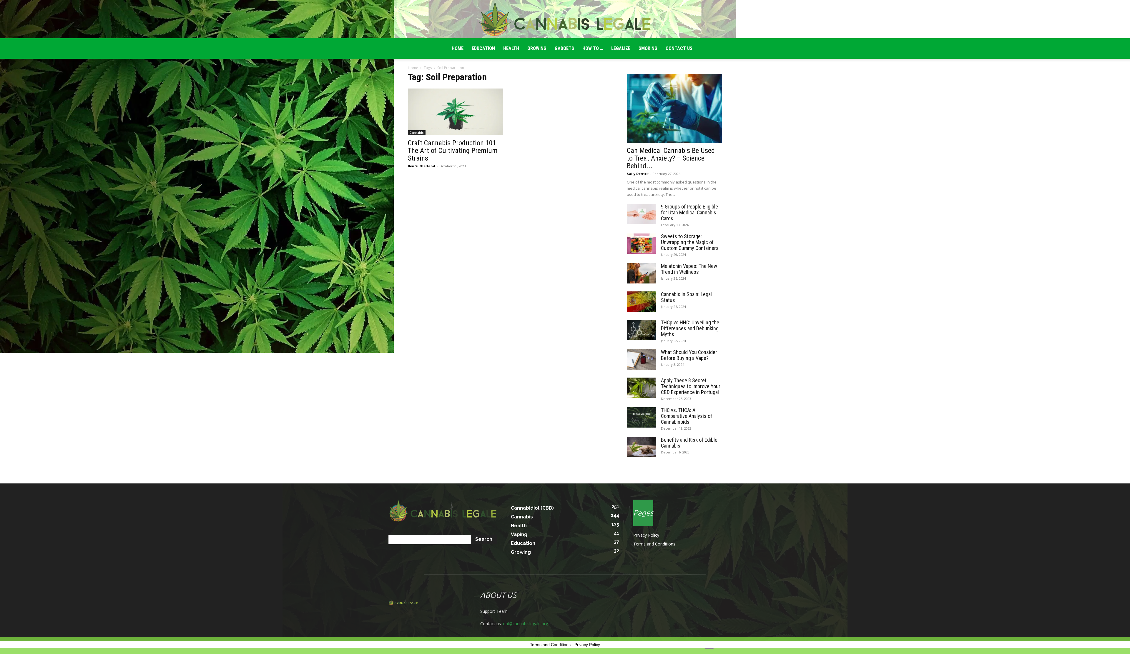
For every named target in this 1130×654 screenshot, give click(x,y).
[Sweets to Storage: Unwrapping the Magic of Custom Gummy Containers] (641, 243)
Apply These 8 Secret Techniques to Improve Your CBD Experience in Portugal (690, 386)
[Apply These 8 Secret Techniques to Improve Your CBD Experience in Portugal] (641, 388)
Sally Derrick (638, 173)
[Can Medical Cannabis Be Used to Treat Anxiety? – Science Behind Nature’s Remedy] (674, 108)
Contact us (679, 48)
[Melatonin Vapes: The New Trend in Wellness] (641, 273)
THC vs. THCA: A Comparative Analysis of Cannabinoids (686, 416)
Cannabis (417, 133)
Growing (536, 48)
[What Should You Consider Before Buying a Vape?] (641, 359)
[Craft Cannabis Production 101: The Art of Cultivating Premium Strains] (455, 112)
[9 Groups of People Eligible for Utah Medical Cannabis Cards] (641, 214)
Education (483, 48)
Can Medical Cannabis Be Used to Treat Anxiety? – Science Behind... (671, 158)
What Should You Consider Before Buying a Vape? (689, 355)
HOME (457, 48)
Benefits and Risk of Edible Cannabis (689, 443)
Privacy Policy (646, 535)
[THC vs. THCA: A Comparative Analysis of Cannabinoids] (641, 417)
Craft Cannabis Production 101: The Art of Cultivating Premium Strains (453, 150)
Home (413, 67)
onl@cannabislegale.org (525, 623)
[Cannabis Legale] (565, 19)
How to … (592, 48)
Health (511, 48)
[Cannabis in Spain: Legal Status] (641, 301)
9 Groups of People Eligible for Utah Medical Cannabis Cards (689, 212)
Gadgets (564, 48)
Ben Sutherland (421, 166)
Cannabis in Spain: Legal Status (686, 297)
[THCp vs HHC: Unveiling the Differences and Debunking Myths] (641, 330)
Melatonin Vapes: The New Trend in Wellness (689, 269)
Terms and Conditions (654, 544)
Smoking (648, 48)
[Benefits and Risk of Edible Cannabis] (641, 447)
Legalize (620, 48)
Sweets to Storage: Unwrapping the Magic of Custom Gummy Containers (690, 242)
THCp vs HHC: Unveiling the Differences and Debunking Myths (690, 328)
